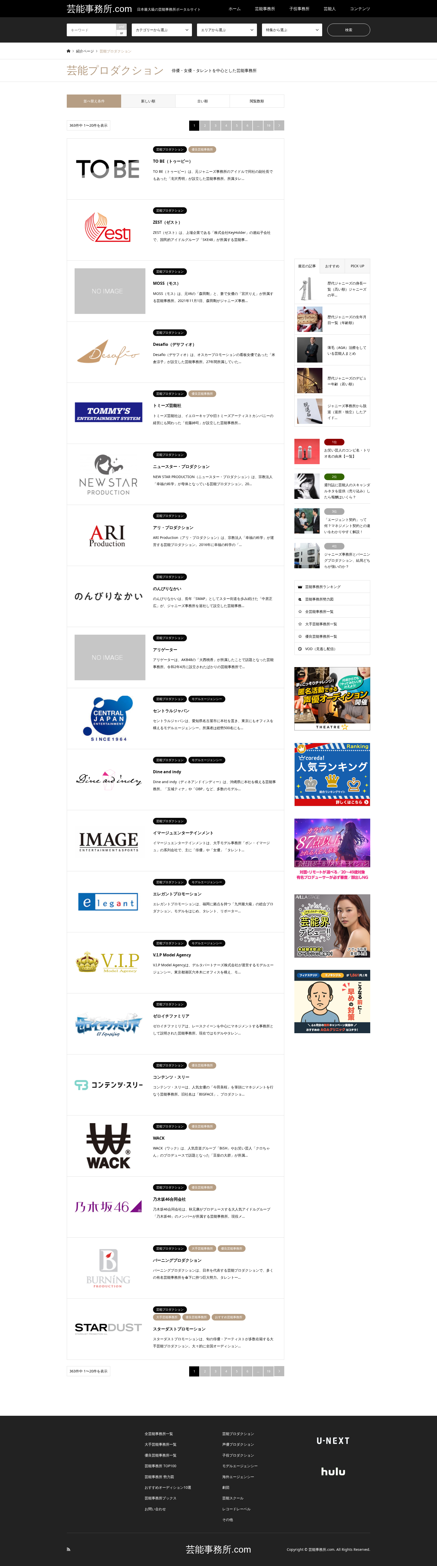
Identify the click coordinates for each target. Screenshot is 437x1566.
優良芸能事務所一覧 (321, 636)
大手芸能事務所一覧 (321, 623)
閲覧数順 (257, 101)
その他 (227, 1519)
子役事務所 (299, 8)
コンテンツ (360, 8)
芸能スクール (233, 1498)
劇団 (225, 1487)
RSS (68, 1549)
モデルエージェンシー (240, 1465)
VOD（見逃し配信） (321, 648)
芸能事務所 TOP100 (160, 1465)
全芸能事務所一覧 (319, 611)
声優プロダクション (238, 1444)
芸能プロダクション (238, 1433)
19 (268, 125)
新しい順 (148, 101)
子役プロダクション (238, 1455)
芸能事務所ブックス (161, 1498)
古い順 (202, 101)
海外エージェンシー (238, 1476)
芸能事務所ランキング (323, 586)
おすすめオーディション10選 (168, 1487)
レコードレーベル (236, 1508)
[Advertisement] (332, 171)
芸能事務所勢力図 (319, 599)
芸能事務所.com (218, 1549)
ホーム (235, 8)
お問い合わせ (155, 1508)
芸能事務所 (265, 8)
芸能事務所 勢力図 (159, 1476)
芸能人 (330, 8)
